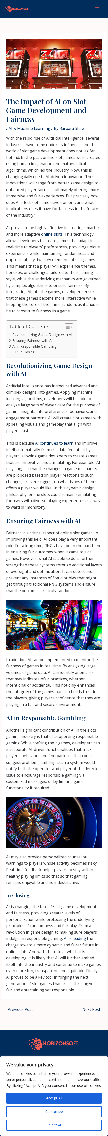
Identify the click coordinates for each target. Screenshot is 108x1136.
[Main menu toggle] (97, 8)
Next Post (93, 1009)
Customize (54, 1111)
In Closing (27, 352)
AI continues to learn (54, 443)
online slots (52, 234)
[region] (54, 1096)
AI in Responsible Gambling (34, 346)
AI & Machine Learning (29, 128)
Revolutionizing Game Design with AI (42, 334)
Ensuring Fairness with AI (32, 340)
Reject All (54, 1125)
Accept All (54, 1098)
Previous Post (18, 1009)
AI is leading (75, 938)
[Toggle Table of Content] (66, 327)
